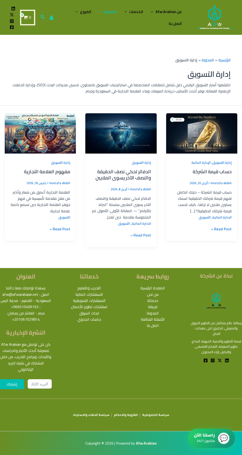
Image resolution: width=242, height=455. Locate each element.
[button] (153, 12)
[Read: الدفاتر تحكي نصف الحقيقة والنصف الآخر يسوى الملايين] (120, 132)
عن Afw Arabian (169, 11)
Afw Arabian (146, 443)
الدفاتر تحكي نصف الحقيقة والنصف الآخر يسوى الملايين (123, 174)
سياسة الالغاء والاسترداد (91, 414)
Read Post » (221, 229)
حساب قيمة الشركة (212, 171)
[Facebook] (12, 27)
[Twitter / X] (12, 15)
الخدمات (136, 11)
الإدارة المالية (201, 162)
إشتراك (12, 384)
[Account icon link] (51, 17)
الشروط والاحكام (126, 414)
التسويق (205, 217)
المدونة (110, 11)
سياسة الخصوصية (155, 414)
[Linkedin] (13, 8)
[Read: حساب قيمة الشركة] (201, 132)
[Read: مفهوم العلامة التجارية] (40, 132)
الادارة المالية (222, 217)
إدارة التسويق (222, 162)
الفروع (85, 11)
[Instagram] (12, 21)
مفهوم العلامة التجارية (47, 171)
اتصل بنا (175, 23)
